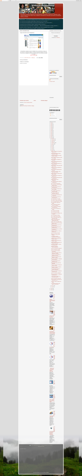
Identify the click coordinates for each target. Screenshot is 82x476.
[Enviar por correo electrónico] (38, 57)
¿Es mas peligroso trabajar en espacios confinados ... (55, 269)
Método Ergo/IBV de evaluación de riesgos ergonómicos (56, 242)
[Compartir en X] (40, 57)
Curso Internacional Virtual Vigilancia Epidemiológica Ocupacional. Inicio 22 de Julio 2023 (33, 21)
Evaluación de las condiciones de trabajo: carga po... (56, 238)
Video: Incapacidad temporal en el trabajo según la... (56, 163)
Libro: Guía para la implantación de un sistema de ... (56, 195)
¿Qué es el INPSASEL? (54, 382)
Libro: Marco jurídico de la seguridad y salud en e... (55, 193)
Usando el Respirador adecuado (56, 278)
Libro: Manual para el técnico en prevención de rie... (56, 187)
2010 (51, 289)
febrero (52, 285)
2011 (51, 288)
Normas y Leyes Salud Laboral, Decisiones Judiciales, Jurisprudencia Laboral (32, 28)
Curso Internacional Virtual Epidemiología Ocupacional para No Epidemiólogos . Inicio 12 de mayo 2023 (36, 22)
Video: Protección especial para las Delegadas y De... (56, 162)
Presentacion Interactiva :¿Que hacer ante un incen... (56, 172)
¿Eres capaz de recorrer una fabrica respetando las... (56, 229)
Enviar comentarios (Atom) (28, 102)
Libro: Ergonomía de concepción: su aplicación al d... (56, 176)
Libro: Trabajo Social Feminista (55, 216)
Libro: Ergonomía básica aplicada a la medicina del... (56, 182)
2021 (51, 126)
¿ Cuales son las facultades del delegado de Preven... (56, 255)
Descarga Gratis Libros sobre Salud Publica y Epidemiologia (29, 25)
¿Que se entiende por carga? (55, 249)
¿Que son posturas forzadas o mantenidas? (55, 251)
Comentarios (53, 115)
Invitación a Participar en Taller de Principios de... (56, 231)
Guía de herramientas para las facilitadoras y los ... (55, 261)
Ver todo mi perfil (52, 81)
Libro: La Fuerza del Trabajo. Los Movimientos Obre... (56, 218)
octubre (52, 141)
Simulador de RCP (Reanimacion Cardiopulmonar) (56, 227)
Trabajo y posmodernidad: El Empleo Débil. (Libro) (55, 220)
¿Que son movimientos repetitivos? (56, 248)
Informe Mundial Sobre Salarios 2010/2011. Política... (56, 153)
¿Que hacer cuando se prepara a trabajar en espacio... (56, 267)
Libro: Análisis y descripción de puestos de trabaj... (55, 191)
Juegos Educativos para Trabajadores (54, 180)
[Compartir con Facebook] (41, 57)
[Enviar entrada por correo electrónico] (37, 57)
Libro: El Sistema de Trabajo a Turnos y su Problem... (55, 205)
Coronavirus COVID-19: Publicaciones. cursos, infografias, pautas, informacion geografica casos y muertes (36, 27)
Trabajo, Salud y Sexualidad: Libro (56, 221)
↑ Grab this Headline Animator (41, 446)
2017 (51, 131)
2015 (51, 134)
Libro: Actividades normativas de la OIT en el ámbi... (56, 189)
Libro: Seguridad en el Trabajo (55, 198)
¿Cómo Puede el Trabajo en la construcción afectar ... (55, 276)
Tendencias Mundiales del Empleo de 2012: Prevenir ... (56, 155)
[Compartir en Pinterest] (42, 57)
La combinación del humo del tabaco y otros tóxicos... (55, 284)
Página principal (22, 19)
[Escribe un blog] (39, 57)
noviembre (53, 140)
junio (52, 146)
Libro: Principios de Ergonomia (55, 183)
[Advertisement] (34, 93)
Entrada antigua (44, 100)
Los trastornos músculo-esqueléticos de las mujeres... (56, 236)
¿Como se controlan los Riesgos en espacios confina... (56, 265)
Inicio (35, 100)
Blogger (47, 472)
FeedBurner (58, 37)
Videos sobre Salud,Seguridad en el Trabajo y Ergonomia (48, 25)
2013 (51, 136)
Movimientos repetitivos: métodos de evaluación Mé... (56, 244)
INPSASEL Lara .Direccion (54, 357)
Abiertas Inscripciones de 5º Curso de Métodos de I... (56, 225)
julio (52, 145)
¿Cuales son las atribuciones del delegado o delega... (56, 257)
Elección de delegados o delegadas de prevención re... (56, 259)
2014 (51, 135)
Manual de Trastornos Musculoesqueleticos (54, 246)
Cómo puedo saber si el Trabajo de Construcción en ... (56, 274)
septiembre (53, 142)
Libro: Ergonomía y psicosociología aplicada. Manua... (56, 185)
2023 (51, 124)
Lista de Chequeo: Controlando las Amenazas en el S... (56, 280)
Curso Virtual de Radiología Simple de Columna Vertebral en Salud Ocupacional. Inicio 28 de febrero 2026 (42, 19)
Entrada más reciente (24, 100)
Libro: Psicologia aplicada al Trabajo (56, 201)
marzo (52, 150)
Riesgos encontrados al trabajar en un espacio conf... (56, 271)
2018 (51, 130)
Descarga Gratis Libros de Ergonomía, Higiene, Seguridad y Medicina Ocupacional (32, 24)
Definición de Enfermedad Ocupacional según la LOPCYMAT (52, 370)
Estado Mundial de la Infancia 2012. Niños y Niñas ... (56, 174)
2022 (51, 125)
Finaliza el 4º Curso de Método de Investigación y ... (56, 168)
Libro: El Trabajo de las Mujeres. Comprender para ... (56, 207)
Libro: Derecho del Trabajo (55, 210)
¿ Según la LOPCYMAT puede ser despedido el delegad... (56, 253)
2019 (51, 129)
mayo (52, 147)
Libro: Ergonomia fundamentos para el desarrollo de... (56, 178)
